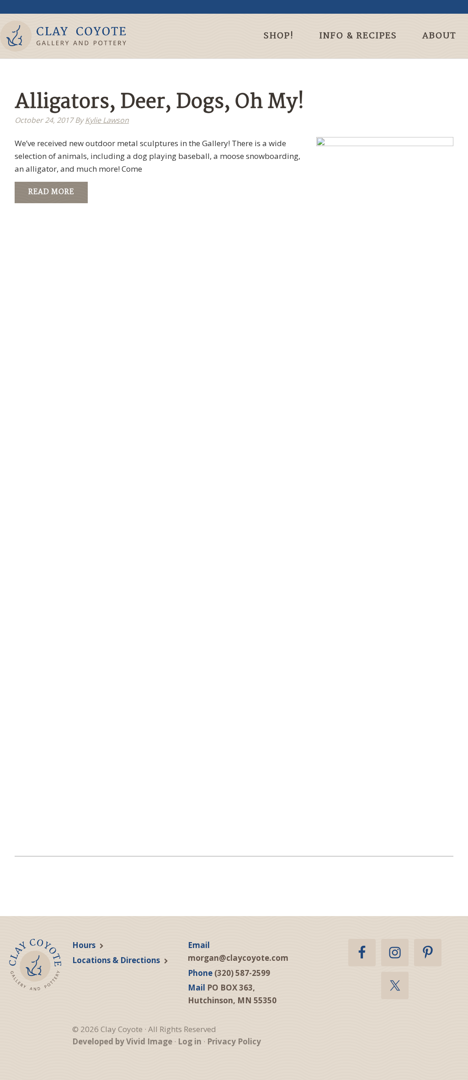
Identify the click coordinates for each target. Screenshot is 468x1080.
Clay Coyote (79, 36)
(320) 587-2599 (242, 973)
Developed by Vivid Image (122, 1041)
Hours (84, 945)
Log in (190, 1041)
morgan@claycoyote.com (238, 958)
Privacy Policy (234, 1041)
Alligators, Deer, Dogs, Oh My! (159, 102)
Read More (51, 192)
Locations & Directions (116, 960)
